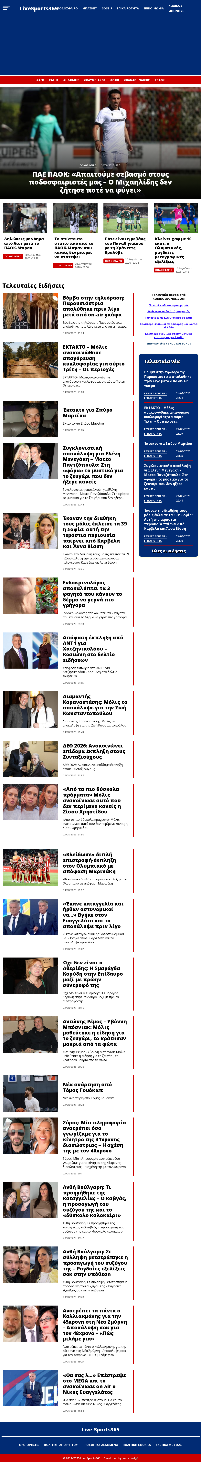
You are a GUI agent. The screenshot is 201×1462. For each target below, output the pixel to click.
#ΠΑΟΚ (159, 80)
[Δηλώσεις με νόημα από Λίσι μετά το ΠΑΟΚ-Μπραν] (25, 218)
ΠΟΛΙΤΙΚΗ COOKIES (137, 1445)
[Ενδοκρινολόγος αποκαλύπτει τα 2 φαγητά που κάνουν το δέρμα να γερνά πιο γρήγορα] (30, 595)
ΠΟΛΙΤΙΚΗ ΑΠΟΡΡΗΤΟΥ (61, 1445)
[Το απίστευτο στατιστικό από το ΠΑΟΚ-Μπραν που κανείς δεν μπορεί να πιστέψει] (75, 218)
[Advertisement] (100, 45)
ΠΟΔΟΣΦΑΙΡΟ (67, 8)
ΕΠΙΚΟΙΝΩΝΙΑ (153, 8)
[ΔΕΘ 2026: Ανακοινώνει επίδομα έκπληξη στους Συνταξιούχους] (30, 759)
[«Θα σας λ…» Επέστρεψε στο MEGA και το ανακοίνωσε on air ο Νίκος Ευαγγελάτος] (30, 1388)
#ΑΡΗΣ (53, 80)
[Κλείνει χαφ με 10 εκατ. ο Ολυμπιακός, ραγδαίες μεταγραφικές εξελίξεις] (176, 218)
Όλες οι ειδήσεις (169, 551)
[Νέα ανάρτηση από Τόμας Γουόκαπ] (30, 1093)
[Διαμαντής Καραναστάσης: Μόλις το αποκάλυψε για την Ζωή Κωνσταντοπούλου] (30, 709)
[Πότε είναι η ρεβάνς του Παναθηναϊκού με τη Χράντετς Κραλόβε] (125, 218)
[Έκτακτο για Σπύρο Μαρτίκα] (30, 419)
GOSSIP (106, 8)
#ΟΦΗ (114, 80)
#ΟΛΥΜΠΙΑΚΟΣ (94, 80)
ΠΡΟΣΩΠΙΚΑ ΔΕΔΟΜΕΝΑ (100, 1445)
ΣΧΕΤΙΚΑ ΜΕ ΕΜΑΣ (169, 1445)
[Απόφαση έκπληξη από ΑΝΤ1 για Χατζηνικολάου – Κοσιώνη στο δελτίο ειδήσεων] (30, 650)
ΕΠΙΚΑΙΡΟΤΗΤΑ (128, 8)
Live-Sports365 (101, 1429)
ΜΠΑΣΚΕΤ (89, 8)
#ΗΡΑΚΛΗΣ (71, 80)
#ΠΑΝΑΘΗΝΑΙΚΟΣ (137, 80)
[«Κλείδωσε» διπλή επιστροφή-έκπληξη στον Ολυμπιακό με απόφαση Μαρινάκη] (30, 867)
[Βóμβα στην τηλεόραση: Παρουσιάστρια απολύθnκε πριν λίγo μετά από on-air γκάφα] (30, 311)
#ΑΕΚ (40, 80)
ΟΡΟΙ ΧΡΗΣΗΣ (29, 1445)
